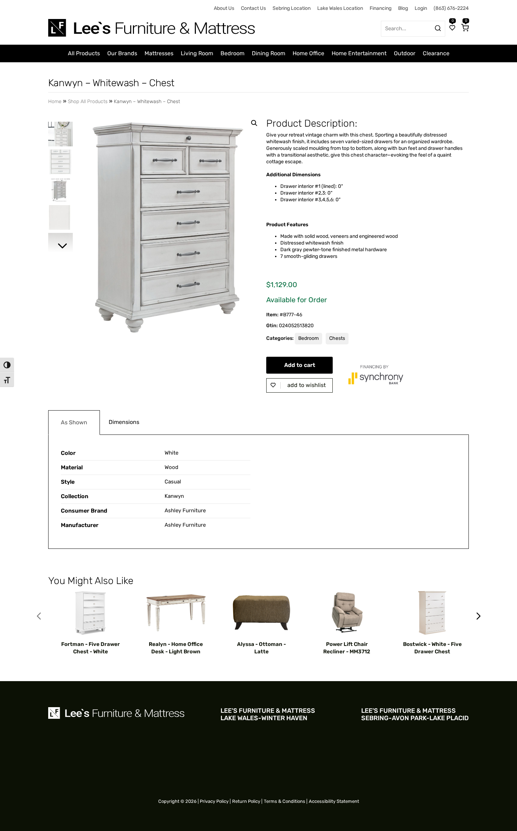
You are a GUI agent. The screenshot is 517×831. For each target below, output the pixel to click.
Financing (380, 8)
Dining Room (268, 53)
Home (55, 101)
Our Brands (122, 53)
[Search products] (437, 28)
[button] (254, 123)
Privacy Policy (214, 801)
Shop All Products (88, 101)
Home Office (308, 53)
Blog (403, 8)
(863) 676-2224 (451, 8)
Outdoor (404, 53)
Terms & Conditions (284, 801)
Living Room (197, 53)
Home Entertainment (359, 53)
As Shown (74, 422)
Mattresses (159, 53)
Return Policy (246, 801)
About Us (224, 8)
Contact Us (253, 8)
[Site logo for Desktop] (152, 25)
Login (421, 8)
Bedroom (232, 53)
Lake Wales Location (340, 8)
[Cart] (465, 28)
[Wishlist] (452, 28)
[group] (90, 622)
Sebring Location (292, 8)
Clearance (436, 53)
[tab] (74, 422)
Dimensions (124, 422)
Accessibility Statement (334, 801)
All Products (84, 53)
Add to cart (299, 365)
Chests (337, 338)
